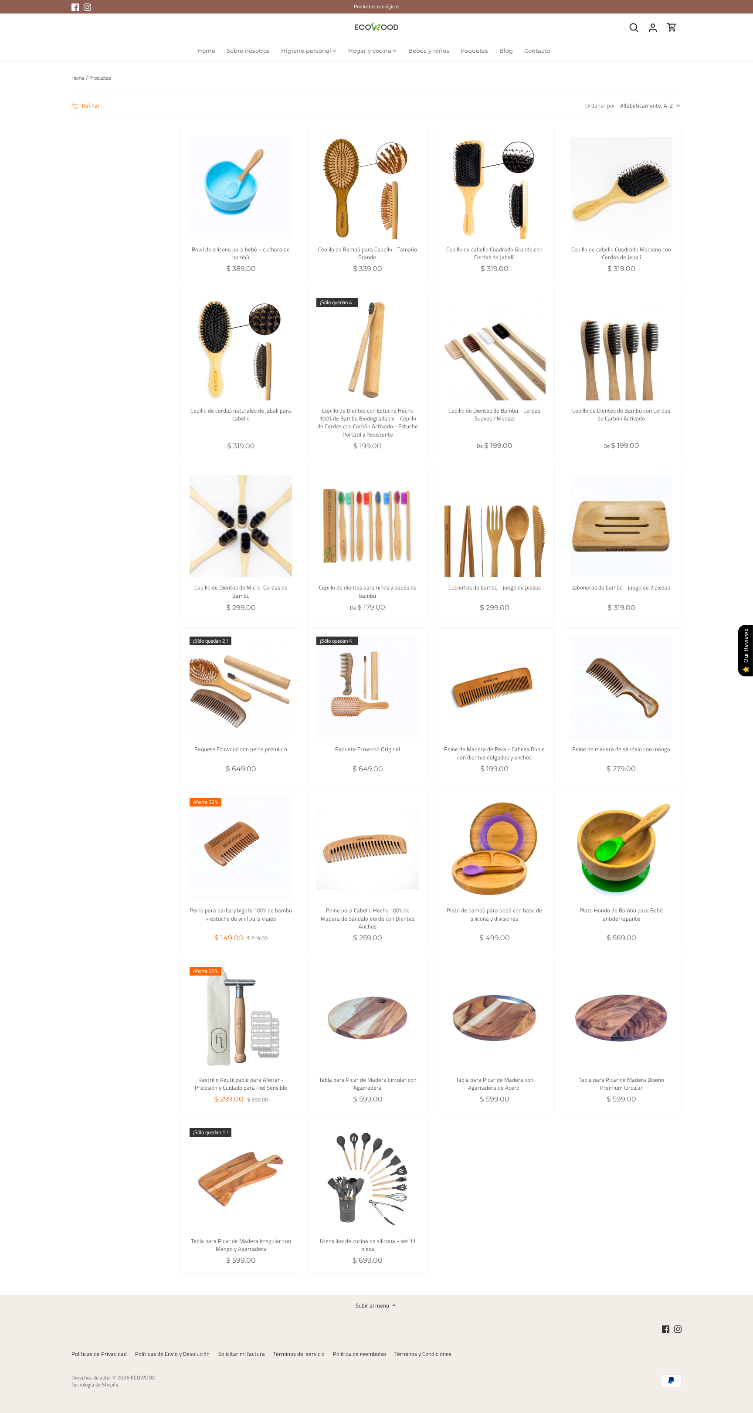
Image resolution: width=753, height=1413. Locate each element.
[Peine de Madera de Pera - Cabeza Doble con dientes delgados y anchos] (494, 688)
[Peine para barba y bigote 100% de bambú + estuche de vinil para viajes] (241, 849)
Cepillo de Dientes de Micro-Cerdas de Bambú (241, 591)
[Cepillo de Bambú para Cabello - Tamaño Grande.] (367, 188)
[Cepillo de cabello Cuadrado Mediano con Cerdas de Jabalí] (621, 188)
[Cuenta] (652, 27)
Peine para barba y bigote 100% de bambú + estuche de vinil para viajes (241, 914)
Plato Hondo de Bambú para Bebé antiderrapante (621, 914)
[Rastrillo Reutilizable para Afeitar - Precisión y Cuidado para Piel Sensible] (241, 1018)
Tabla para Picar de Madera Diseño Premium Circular (621, 1083)
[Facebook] (75, 6)
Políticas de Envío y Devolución (172, 1353)
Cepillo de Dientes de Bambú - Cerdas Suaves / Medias (494, 414)
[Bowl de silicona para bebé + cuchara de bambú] (241, 188)
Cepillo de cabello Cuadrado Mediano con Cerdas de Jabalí (621, 253)
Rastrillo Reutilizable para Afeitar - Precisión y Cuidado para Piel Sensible (241, 1083)
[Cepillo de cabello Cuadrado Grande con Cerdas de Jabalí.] (494, 188)
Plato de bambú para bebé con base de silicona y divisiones (494, 914)
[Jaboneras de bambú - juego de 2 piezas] (621, 526)
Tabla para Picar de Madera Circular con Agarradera (368, 1083)
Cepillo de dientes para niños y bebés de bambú (368, 591)
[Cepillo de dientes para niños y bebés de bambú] (367, 526)
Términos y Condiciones (422, 1353)
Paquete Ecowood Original (367, 749)
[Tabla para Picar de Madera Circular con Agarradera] (367, 1018)
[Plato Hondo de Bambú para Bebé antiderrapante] (621, 849)
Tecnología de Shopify (95, 1385)
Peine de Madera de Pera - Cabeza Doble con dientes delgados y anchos (494, 753)
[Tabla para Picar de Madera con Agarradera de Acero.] (494, 1018)
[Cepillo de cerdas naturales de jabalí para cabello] (241, 349)
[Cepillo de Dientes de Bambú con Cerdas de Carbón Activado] (621, 349)
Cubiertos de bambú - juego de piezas (494, 587)
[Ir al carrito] (672, 27)
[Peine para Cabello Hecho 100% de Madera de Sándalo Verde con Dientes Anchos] (367, 849)
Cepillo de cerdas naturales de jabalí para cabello (240, 414)
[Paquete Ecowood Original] (367, 688)
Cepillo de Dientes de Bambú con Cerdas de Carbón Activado (621, 414)
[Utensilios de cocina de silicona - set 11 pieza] (367, 1179)
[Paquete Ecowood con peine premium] (241, 688)
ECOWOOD (143, 1378)
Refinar (90, 105)
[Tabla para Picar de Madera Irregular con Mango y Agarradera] (241, 1179)
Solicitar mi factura (241, 1353)
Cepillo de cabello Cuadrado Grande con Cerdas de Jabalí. (494, 253)
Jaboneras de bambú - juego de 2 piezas (621, 587)
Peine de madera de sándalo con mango (621, 749)
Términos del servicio (299, 1353)
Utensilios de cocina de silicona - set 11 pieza (368, 1245)
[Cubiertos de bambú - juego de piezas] (494, 526)
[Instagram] (87, 6)
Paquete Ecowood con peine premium (240, 749)
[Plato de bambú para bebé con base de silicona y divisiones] (494, 849)
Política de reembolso (359, 1353)
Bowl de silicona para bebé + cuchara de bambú (241, 253)
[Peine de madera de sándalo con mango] (621, 688)
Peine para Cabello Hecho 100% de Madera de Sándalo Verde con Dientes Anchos (367, 918)
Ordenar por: (601, 105)
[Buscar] (633, 27)
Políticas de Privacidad (99, 1353)
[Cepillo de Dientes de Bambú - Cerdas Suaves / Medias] (494, 349)
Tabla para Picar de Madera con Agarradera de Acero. (494, 1083)
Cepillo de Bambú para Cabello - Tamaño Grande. (367, 253)
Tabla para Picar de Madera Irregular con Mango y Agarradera (241, 1245)
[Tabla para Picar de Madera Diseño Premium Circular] (621, 1018)
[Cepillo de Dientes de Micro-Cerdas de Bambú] (241, 526)
